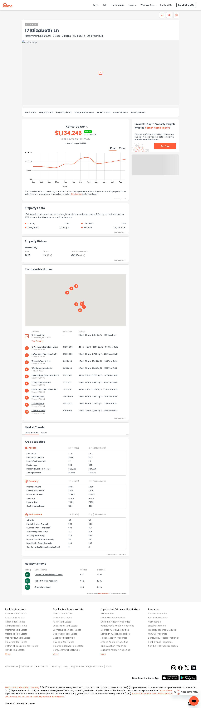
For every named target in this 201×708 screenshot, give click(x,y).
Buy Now (165, 146)
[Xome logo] (7, 4)
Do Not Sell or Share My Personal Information (41, 696)
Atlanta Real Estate (62, 613)
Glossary (55, 666)
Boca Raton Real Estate (65, 625)
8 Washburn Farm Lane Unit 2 (44, 389)
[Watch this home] (162, 15)
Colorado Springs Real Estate (68, 645)
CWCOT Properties (157, 633)
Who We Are (147, 5)
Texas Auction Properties (113, 617)
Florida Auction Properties (113, 637)
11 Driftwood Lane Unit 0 (42, 368)
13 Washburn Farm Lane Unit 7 (44, 347)
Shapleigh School (42, 587)
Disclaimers (76, 194)
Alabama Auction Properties (115, 649)
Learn (131, 5)
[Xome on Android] (188, 677)
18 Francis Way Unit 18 (40, 361)
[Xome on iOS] (171, 677)
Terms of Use (165, 690)
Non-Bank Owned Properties (163, 645)
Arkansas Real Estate (16, 625)
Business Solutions (158, 617)
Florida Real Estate (14, 649)
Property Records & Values (162, 629)
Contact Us (166, 5)
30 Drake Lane (37, 396)
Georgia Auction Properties (114, 629)
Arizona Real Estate (15, 621)
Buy (95, 5)
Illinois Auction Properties (113, 645)
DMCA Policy (11, 696)
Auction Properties (157, 613)
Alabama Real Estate (16, 613)
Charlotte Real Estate (64, 637)
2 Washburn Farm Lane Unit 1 (44, 354)
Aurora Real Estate (62, 617)
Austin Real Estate (62, 621)
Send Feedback (155, 167)
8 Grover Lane (37, 403)
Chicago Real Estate (63, 641)
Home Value (117, 5)
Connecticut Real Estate (17, 637)
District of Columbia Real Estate (21, 645)
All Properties (107, 613)
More (7, 654)
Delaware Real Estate (16, 641)
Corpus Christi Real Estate (66, 649)
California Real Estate (16, 629)
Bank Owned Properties (160, 641)
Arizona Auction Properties (114, 641)
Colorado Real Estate (16, 633)
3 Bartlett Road (38, 410)
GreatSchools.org (103, 593)
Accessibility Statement (144, 693)
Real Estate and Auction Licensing (22, 687)
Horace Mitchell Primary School (49, 574)
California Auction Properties (115, 621)
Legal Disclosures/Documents (87, 666)
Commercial (154, 621)
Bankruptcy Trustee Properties (164, 637)
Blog (65, 666)
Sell (105, 5)
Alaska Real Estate (14, 617)
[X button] (187, 667)
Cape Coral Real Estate (65, 633)
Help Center (42, 666)
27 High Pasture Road (41, 382)
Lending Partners (157, 625)
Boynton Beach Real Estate (67, 629)
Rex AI (109, 666)
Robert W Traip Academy (46, 581)
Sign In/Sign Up (186, 5)
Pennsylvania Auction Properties (117, 625)
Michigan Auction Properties (115, 633)
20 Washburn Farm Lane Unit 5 (45, 375)
